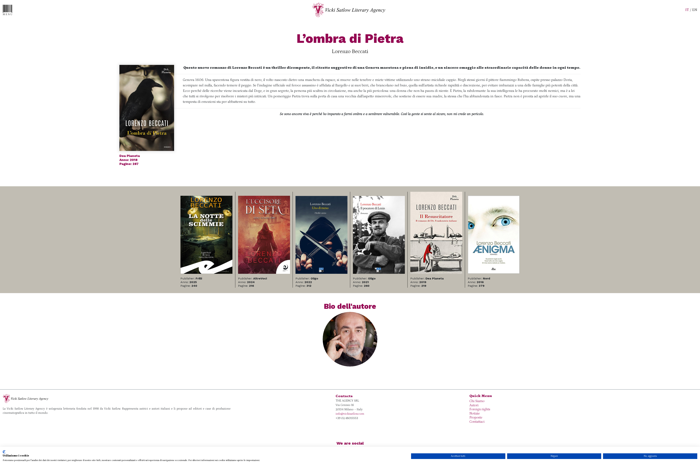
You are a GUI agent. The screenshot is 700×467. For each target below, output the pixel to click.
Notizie (474, 413)
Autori (474, 405)
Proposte (475, 417)
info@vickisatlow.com (350, 413)
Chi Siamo (477, 401)
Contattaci (477, 422)
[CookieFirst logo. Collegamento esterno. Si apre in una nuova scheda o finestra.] (4, 452)
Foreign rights (479, 409)
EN (694, 10)
